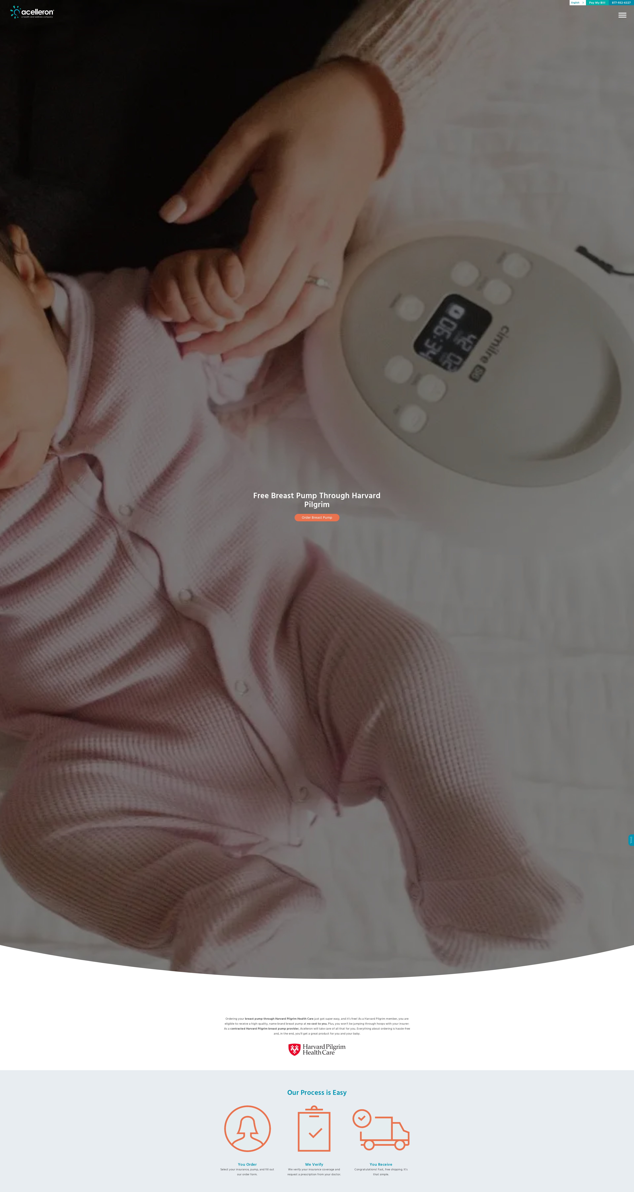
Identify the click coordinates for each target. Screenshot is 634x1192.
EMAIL (631, 840)
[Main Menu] (622, 15)
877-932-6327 (621, 2)
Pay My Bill (597, 2)
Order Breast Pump (317, 518)
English (575, 2)
